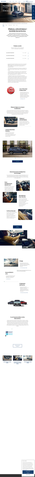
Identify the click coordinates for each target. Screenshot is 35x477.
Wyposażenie (10, 25)
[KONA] (3, 1)
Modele (10, 1)
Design (6, 25)
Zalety (3, 25)
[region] (28, 468)
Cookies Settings (28, 474)
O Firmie (19, 1)
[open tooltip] (8, 10)
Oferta (13, 1)
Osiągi (14, 25)
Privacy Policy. (25, 469)
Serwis (16, 1)
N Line (17, 25)
